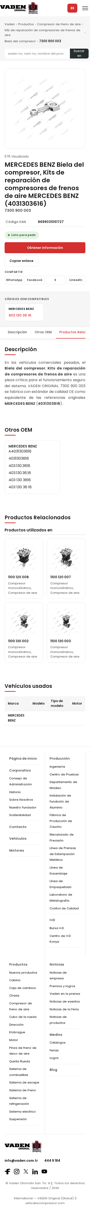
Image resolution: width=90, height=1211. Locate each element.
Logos (54, 1058)
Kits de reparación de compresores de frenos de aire (42, 32)
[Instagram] (16, 1171)
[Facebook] (7, 1171)
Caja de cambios (22, 988)
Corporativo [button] (20, 770)
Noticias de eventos (65, 1001)
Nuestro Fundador (22, 807)
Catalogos (58, 1042)
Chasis (14, 995)
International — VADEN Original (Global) (44, 1198)
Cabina (14, 980)
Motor (13, 1040)
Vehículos (18, 838)
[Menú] (85, 8)
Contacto (18, 827)
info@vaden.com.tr (21, 1160)
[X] (26, 1171)
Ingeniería (57, 766)
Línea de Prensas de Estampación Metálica (63, 854)
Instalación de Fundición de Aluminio (60, 801)
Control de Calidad (64, 908)
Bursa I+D (57, 928)
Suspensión (18, 1119)
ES (72, 8)
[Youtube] (44, 1171)
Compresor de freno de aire (59, 24)
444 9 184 (52, 1160)
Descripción (17, 332)
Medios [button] (56, 1034)
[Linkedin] (35, 1171)
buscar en (79, 53)
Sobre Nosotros (21, 799)
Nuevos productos (23, 972)
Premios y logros (62, 986)
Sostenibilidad (20, 815)
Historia (15, 792)
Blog (53, 1069)
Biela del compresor (20, 41)
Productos (26, 24)
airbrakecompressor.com (45, 1203)
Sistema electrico (22, 1111)
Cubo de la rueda (22, 1017)
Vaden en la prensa (65, 994)
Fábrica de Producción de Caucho (61, 821)
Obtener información (45, 247)
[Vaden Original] (19, 8)
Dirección (16, 1024)
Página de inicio (23, 758)
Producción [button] (60, 758)
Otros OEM (43, 332)
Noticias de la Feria (64, 1009)
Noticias (57, 964)
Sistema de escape (24, 1082)
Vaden (10, 24)
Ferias (54, 1050)
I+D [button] (52, 920)
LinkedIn (75, 280)
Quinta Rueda (19, 1061)
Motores (16, 850)
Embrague (17, 1032)
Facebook (34, 280)
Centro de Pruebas (64, 774)
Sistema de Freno (22, 1090)
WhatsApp (14, 280)
